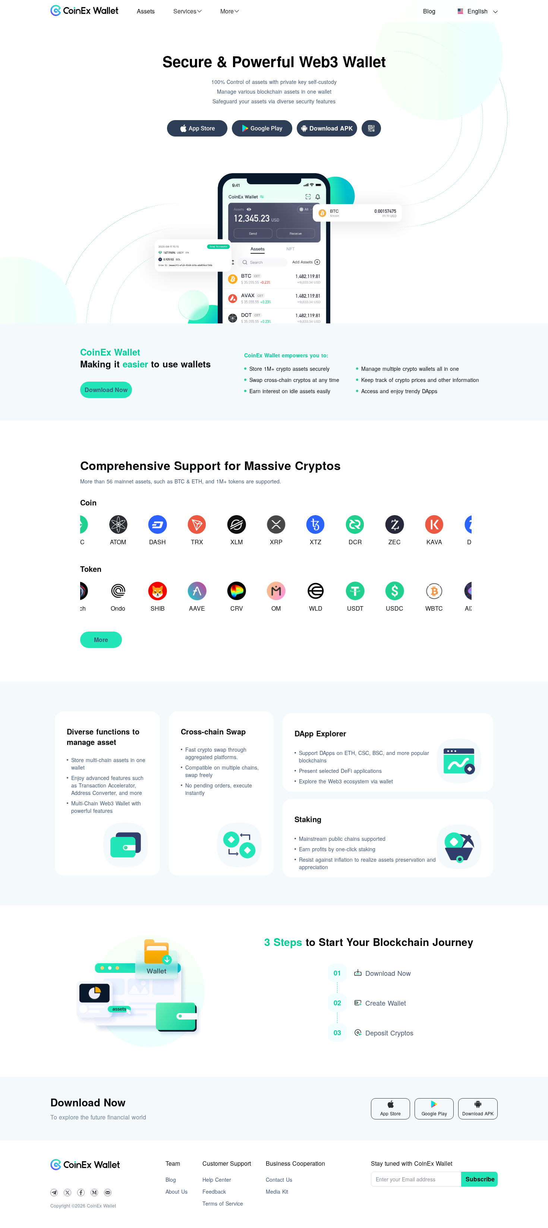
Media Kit (277, 1191)
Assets (146, 11)
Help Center (216, 1179)
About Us (177, 1191)
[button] (187, 11)
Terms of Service (222, 1203)
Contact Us (279, 1179)
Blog (429, 11)
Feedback (214, 1191)
